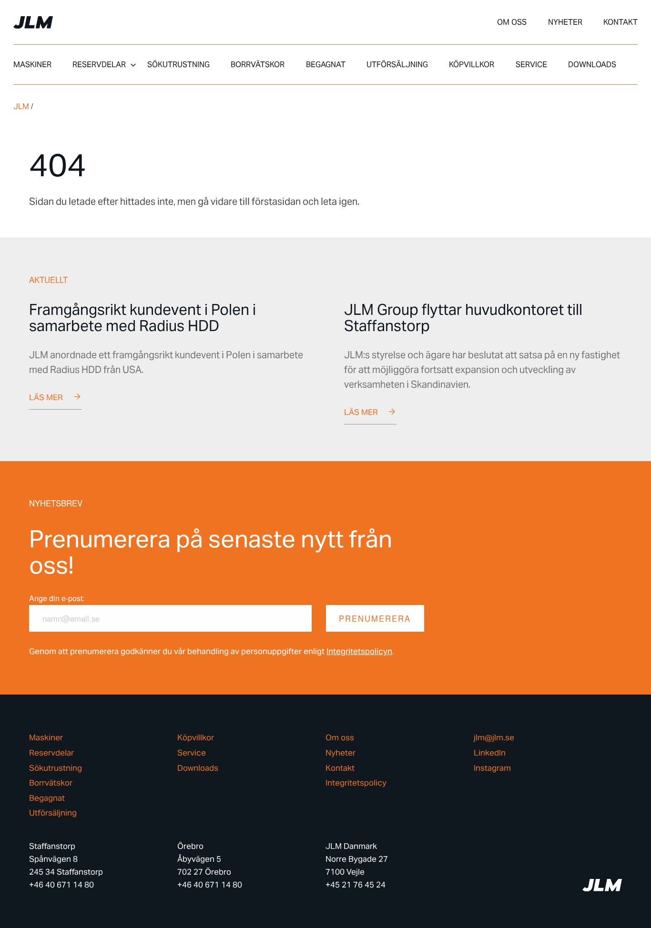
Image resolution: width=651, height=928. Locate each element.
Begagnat (326, 65)
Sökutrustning (178, 65)
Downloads (592, 65)
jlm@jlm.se (494, 738)
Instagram (492, 768)
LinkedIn (490, 753)
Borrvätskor (258, 65)
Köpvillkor (471, 65)
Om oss (512, 22)
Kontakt (620, 22)
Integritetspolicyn (359, 651)
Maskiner (32, 65)
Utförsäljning (397, 65)
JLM (21, 106)
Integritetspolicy (356, 783)
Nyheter (565, 22)
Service (531, 65)
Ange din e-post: (56, 598)
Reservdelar (99, 65)
